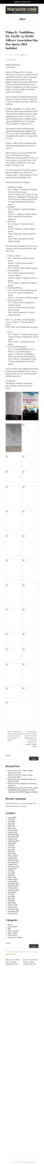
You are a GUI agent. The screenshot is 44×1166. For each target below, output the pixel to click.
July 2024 (11, 871)
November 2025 (13, 837)
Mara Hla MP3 (13, 927)
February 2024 (13, 879)
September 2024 (13, 866)
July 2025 (11, 845)
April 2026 (11, 826)
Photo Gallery (12, 935)
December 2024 (13, 860)
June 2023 (11, 896)
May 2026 (11, 824)
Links (33, 1162)
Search (8, 755)
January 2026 (12, 832)
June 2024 (11, 873)
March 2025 (12, 854)
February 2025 (13, 856)
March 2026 (12, 828)
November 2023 (13, 886)
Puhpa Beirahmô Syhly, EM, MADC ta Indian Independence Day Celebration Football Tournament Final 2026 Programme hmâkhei (23, 790)
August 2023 (12, 892)
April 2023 (11, 901)
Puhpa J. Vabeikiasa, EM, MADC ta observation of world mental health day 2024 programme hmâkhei (14, 736)
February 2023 (13, 905)
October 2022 (12, 913)
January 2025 (12, 858)
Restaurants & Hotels (15, 937)
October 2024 (12, 864)
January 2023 (12, 907)
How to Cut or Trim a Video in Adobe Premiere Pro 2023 (13, 962)
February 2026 (13, 830)
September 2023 (13, 890)
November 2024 (13, 862)
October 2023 (12, 888)
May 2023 (11, 899)
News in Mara (12, 59)
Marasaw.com (25, 1162)
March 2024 (12, 877)
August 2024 (12, 869)
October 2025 (12, 839)
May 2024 (11, 875)
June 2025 (11, 847)
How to (10, 925)
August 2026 (12, 817)
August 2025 (12, 843)
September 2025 (13, 841)
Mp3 (9, 929)
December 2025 (13, 834)
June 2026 (11, 822)
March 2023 (12, 903)
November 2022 (13, 911)
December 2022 (13, 909)
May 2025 (11, 849)
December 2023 (13, 884)
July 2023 (11, 894)
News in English (13, 931)
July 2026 (11, 820)
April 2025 (11, 852)
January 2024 (12, 881)
